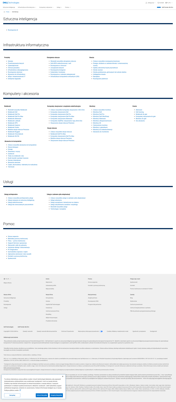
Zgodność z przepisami (139, 331)
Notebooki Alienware (14, 118)
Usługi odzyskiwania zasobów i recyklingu (64, 204)
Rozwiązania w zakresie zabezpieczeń (63, 74)
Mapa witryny (7, 283)
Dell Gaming (140, 112)
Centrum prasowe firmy (52, 311)
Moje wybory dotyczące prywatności (88, 331)
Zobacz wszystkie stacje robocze (61, 132)
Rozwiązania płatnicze (100, 79)
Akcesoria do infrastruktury (16, 74)
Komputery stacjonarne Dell (59, 112)
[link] (161, 2)
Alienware (139, 110)
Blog (131, 298)
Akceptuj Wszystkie (56, 395)
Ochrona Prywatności (67, 331)
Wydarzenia (133, 301)
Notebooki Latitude (14, 121)
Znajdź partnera (92, 298)
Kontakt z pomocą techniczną (17, 256)
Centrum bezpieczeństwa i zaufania (140, 307)
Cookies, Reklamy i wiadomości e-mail (117, 331)
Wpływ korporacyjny (51, 317)
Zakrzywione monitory (100, 125)
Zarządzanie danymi (57, 68)
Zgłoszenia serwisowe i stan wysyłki (19, 254)
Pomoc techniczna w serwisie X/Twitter (141, 288)
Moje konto (49, 282)
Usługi (5, 307)
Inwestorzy (49, 307)
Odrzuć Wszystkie (42, 395)
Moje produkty (50, 288)
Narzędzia (96, 76)
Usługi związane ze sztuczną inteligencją (21, 200)
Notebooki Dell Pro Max (15, 116)
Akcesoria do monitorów (101, 132)
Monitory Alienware (99, 118)
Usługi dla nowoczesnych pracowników (20, 204)
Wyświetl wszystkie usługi (59, 207)
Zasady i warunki (27, 331)
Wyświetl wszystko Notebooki (17, 110)
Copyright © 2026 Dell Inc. (11, 331)
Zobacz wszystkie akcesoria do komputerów (22, 145)
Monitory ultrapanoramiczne (102, 121)
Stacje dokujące (13, 147)
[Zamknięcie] (63, 376)
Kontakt (132, 285)
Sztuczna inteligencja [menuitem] (9, 7)
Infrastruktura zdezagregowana (18, 70)
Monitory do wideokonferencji (102, 129)
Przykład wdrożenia (51, 321)
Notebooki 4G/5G (13, 136)
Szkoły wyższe (98, 70)
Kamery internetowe (14, 160)
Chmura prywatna (13, 68)
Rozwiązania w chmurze (58, 65)
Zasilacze (11, 154)
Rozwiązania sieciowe (15, 72)
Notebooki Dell (12, 112)
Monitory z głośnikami (100, 127)
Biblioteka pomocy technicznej (18, 239)
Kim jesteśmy (49, 298)
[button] (151, 2)
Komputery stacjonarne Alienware (61, 118)
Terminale (11, 167)
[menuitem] (27, 7)
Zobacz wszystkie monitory (102, 110)
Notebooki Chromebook (15, 134)
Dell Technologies (8, 327)
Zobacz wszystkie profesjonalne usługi (20, 198)
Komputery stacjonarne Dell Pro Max (62, 116)
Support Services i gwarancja (17, 243)
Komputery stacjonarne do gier (146, 116)
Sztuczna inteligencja (10, 298)
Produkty (6, 301)
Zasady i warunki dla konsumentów (47, 331)
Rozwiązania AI (13, 30)
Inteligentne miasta (99, 74)
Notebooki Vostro (13, 127)
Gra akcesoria (140, 121)
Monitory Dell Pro (98, 114)
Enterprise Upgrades (14, 79)
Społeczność (12, 258)
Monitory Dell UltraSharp (101, 116)
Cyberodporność (13, 65)
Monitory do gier (141, 118)
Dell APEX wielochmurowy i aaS (61, 63)
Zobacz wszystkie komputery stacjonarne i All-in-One (68, 110)
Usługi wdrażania (56, 200)
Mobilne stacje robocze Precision (18, 129)
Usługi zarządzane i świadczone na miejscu (65, 202)
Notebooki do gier (141, 114)
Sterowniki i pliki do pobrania (17, 245)
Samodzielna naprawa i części (18, 252)
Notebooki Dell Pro (14, 114)
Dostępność (153, 331)
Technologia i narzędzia (58, 209)
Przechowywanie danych (16, 63)
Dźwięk (10, 149)
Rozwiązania (7, 304)
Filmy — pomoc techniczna (16, 241)
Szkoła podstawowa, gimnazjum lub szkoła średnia (109, 72)
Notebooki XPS (13, 123)
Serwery (10, 61)
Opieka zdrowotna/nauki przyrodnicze (105, 68)
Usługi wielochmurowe (15, 202)
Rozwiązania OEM (93, 301)
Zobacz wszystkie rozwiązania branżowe (106, 61)
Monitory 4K (97, 123)
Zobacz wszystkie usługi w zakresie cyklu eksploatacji (68, 198)
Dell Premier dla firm (167, 7)
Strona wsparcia (13, 236)
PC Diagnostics (13, 249)
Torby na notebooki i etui (16, 156)
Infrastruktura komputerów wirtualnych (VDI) (65, 76)
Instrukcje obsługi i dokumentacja (19, 247)
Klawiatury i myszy (14, 151)
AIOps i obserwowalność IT (16, 76)
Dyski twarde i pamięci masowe (18, 158)
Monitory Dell (97, 112)
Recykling (48, 314)
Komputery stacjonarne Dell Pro (61, 114)
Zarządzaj (12, 395)
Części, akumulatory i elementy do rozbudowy (22, 165)
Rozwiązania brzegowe (58, 70)
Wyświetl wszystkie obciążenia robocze (63, 61)
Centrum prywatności (136, 304)
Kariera (48, 301)
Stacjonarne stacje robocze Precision (62, 123)
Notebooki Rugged (14, 132)
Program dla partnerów (94, 304)
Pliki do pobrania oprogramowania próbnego (143, 311)
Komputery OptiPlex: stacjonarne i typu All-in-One (66, 121)
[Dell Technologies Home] (11, 2)
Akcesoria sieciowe (14, 162)
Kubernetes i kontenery (58, 72)
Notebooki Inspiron (14, 125)
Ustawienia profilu (51, 285)
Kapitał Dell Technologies (53, 304)
